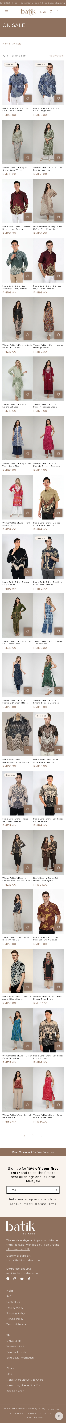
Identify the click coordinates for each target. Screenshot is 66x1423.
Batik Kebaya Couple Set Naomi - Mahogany (45, 879)
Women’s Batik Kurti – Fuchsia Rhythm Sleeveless (46, 464)
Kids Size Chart (15, 1391)
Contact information (34, 1417)
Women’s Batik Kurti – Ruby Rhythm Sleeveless (47, 1116)
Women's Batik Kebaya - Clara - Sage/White (14, 168)
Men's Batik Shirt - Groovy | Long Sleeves (16, 583)
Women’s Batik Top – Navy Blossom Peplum (15, 938)
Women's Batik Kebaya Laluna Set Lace (14, 405)
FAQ (9, 1296)
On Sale (16, 43)
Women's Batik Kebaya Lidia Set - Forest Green (16, 642)
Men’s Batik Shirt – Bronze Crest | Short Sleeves (46, 524)
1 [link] (24, 1135)
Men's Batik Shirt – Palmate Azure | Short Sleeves (16, 997)
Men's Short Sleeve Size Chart (24, 1379)
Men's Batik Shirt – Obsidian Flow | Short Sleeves (47, 583)
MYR (43, 11)
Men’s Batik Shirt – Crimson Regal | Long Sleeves (16, 227)
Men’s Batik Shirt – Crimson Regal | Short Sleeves (47, 287)
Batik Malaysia (18, 1409)
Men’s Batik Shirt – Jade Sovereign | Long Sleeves (14, 287)
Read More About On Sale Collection (33, 1152)
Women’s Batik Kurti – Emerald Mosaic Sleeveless (46, 701)
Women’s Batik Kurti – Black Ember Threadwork (47, 997)
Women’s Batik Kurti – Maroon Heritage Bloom (45, 405)
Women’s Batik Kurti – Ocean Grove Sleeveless (17, 1057)
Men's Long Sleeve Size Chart (24, 1385)
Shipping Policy (15, 1313)
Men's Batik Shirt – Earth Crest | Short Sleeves (46, 760)
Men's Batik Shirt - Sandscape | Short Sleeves (48, 820)
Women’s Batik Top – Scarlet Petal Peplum (16, 1116)
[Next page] (41, 1135)
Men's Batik (13, 1340)
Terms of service (33, 1413)
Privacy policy (55, 1409)
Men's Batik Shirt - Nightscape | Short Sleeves (15, 760)
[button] (6, 11)
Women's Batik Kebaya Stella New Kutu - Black (17, 346)
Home (6, 43)
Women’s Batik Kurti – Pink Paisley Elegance (16, 524)
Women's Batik (15, 1346)
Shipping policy (52, 1413)
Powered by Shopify (35, 1409)
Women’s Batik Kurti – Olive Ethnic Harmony (47, 168)
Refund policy (16, 1413)
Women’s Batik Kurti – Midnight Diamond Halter (15, 701)
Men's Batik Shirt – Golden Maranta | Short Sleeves (46, 938)
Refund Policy (14, 1318)
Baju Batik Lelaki (16, 1352)
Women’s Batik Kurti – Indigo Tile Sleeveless (48, 642)
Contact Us (13, 1302)
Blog (9, 1374)
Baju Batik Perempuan (20, 1357)
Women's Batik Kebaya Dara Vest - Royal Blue (16, 464)
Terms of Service (16, 1324)
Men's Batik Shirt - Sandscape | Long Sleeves (48, 1057)
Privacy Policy (14, 1307)
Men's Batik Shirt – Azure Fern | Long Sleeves (46, 109)
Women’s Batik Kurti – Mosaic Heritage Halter (48, 346)
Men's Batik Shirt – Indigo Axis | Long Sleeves (15, 820)
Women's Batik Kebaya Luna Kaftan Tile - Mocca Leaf (47, 227)
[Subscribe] (55, 1190)
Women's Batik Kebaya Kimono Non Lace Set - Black (17, 879)
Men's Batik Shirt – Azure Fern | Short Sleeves (15, 109)
